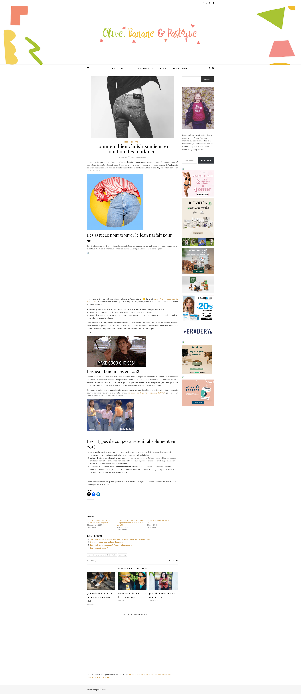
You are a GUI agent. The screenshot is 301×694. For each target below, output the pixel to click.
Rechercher (207, 79)
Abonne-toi (206, 160)
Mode (127, 142)
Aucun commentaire (138, 157)
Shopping (136, 142)
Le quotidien (180, 68)
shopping (122, 555)
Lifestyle (126, 68)
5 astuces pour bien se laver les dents (106, 542)
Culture (162, 68)
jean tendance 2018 (101, 555)
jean (90, 555)
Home (114, 68)
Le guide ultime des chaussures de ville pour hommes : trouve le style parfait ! (130, 522)
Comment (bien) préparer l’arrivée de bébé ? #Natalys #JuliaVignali (120, 539)
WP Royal (102, 690)
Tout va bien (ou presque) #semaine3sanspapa (111, 545)
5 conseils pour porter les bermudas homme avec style (100, 597)
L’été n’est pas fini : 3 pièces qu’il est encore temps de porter (99, 521)
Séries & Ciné (144, 68)
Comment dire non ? (99, 548)
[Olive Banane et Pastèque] (150, 33)
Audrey (93, 560)
